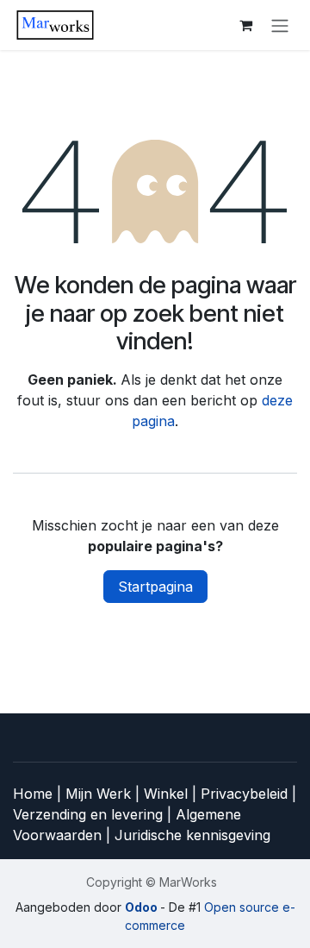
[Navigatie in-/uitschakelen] (280, 25)
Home (35, 793)
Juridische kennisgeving (192, 835)
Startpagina (155, 586)
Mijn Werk (98, 793)
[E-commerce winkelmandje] (245, 25)
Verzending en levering (88, 814)
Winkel (168, 793)
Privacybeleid (246, 793)
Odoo (142, 907)
